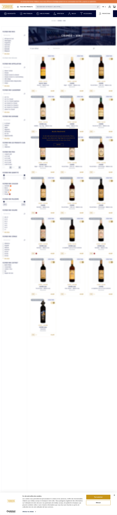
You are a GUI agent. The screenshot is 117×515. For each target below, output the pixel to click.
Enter (59, 144)
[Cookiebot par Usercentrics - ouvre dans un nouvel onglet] (11, 511)
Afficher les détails (28, 511)
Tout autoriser (98, 497)
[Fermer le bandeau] (114, 495)
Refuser (98, 502)
